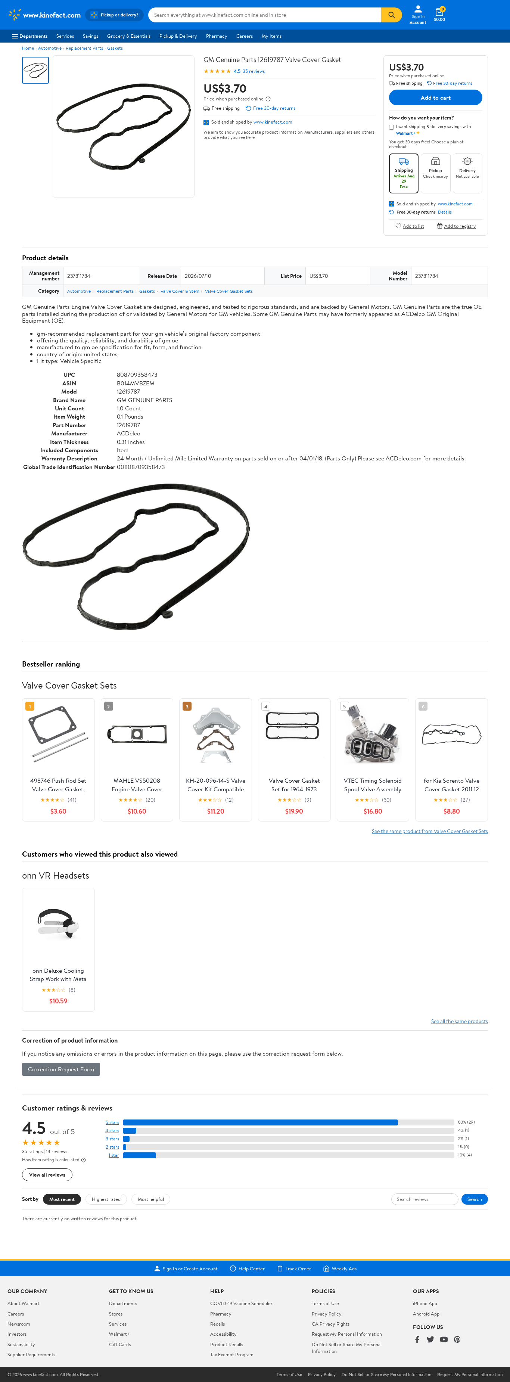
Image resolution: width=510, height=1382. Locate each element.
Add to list (413, 226)
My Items (272, 35)
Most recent (62, 1199)
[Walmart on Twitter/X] (430, 1340)
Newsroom (18, 1323)
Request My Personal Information (347, 1333)
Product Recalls (226, 1344)
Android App (426, 1313)
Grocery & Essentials (128, 35)
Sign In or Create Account (190, 1268)
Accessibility (223, 1333)
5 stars (112, 1122)
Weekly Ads (344, 1268)
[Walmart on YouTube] (444, 1340)
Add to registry (460, 226)
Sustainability (21, 1344)
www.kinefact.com (273, 121)
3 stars (112, 1139)
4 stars (112, 1130)
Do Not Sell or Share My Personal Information (386, 1374)
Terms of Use (325, 1303)
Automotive (50, 48)
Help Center (252, 1268)
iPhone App (425, 1303)
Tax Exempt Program (232, 1354)
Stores (115, 1313)
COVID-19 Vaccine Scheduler (241, 1303)
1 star (114, 1155)
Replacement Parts (84, 48)
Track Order (298, 1268)
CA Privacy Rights (330, 1323)
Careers (244, 35)
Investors (17, 1333)
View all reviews (47, 1174)
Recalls (217, 1323)
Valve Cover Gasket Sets (229, 291)
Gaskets (115, 48)
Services (65, 35)
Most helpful (151, 1199)
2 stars (112, 1147)
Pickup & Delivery (178, 35)
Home (28, 48)
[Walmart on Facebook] (417, 1340)
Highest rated (106, 1199)
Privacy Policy (327, 1313)
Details (445, 212)
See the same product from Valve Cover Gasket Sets (430, 831)
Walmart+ (119, 1333)
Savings (90, 35)
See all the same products (459, 1021)
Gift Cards (120, 1344)
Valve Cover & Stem (180, 291)
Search (474, 1199)
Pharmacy (216, 35)
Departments (33, 35)
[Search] (391, 14)
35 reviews (254, 71)
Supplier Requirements (31, 1354)
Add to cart (436, 97)
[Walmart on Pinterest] (457, 1340)
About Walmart (23, 1303)
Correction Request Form (61, 1069)
